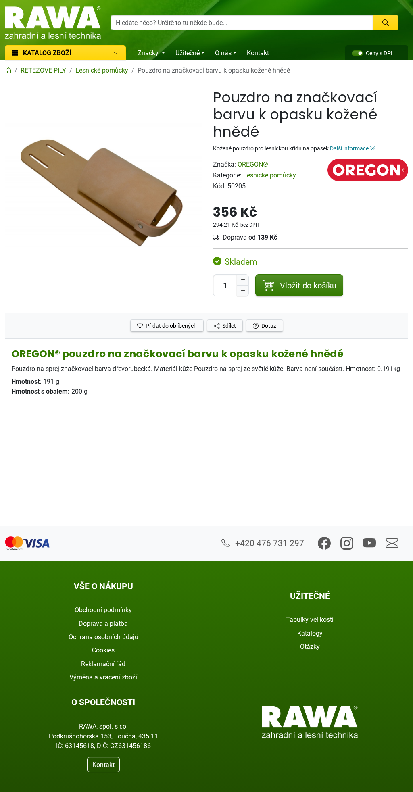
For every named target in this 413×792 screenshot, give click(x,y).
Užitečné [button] (187, 53)
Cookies (103, 650)
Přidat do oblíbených (170, 325)
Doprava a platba (103, 623)
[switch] (357, 53)
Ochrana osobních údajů (103, 637)
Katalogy (310, 633)
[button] (324, 543)
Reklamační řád (103, 664)
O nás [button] (223, 53)
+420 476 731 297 (268, 543)
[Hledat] (385, 22)
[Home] (8, 70)
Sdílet (228, 325)
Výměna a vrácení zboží (103, 677)
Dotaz (268, 325)
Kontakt (258, 53)
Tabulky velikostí (310, 619)
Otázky (310, 646)
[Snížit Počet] (243, 290)
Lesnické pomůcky (269, 175)
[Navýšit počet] (243, 280)
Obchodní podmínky (103, 610)
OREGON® (253, 164)
